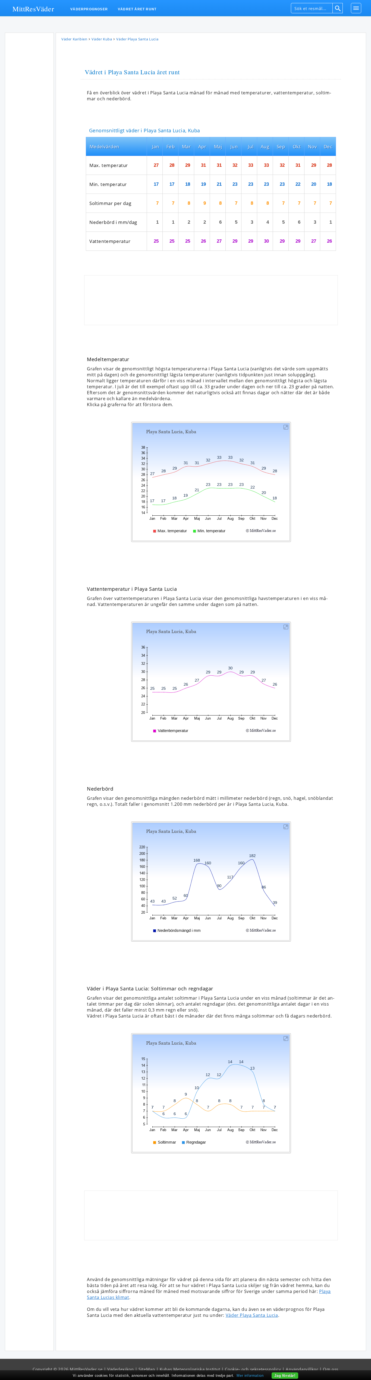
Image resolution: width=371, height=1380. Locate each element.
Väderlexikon (120, 1369)
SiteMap (147, 1369)
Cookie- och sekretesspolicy (253, 1369)
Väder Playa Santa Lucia (252, 1315)
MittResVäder (33, 8)
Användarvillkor (302, 1369)
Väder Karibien (74, 39)
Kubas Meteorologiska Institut (190, 1369)
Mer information (250, 1375)
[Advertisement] (29, 116)
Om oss (330, 1369)
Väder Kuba (102, 39)
